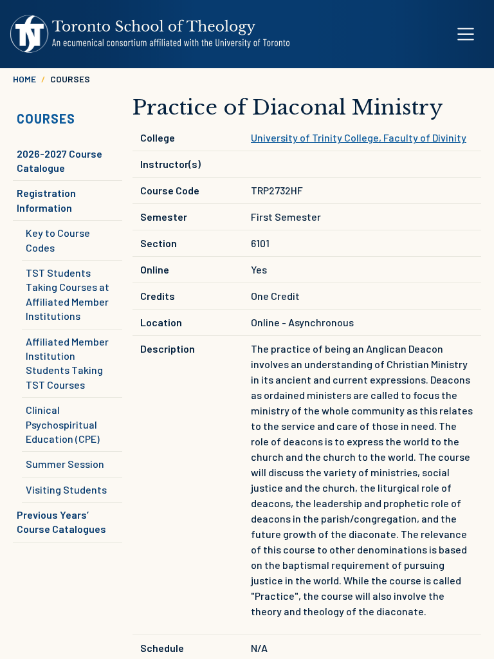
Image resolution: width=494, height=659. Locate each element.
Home (24, 78)
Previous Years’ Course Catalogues (61, 521)
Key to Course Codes (58, 240)
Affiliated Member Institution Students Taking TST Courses (67, 363)
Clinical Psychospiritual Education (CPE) (63, 424)
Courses (46, 118)
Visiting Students (66, 489)
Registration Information (46, 200)
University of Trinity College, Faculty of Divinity (358, 137)
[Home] (150, 34)
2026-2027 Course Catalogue (59, 160)
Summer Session (65, 464)
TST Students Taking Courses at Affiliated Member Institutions (67, 294)
